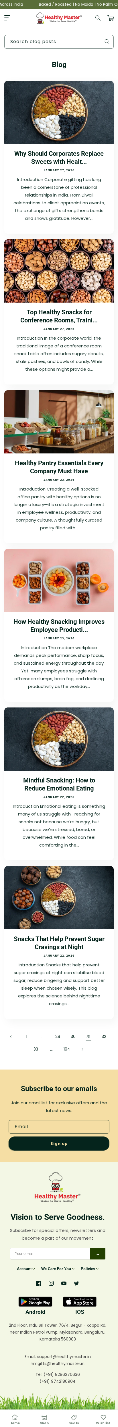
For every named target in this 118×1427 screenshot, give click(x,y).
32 (104, 1036)
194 (67, 1049)
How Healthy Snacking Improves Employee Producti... (59, 625)
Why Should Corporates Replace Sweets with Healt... (59, 157)
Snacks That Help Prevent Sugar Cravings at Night (59, 943)
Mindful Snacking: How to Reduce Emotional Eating (59, 784)
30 (73, 1036)
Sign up (59, 1143)
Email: (31, 1356)
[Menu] (7, 18)
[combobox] (59, 41)
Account (24, 1269)
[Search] (98, 18)
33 (36, 1049)
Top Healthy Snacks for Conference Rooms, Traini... (59, 316)
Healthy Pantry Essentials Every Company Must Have (59, 467)
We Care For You (56, 1269)
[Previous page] (11, 1036)
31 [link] (88, 1037)
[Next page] (82, 1049)
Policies (88, 1269)
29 (57, 1036)
